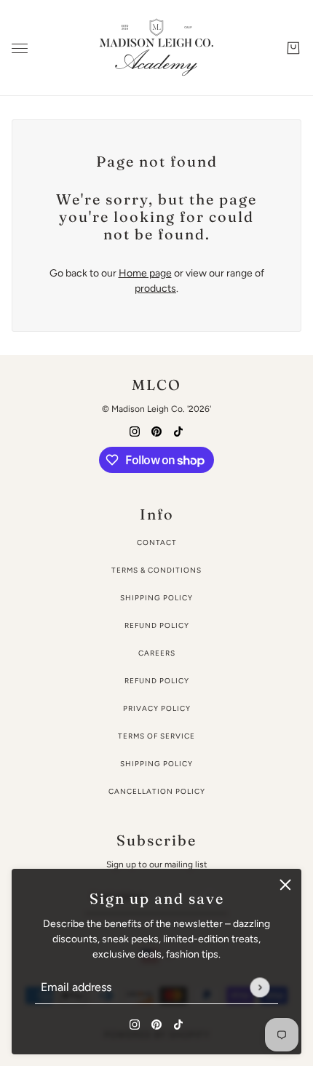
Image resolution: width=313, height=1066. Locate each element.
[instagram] (135, 1023)
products (155, 288)
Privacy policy (157, 708)
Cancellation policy (156, 791)
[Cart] (293, 48)
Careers (156, 653)
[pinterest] (156, 1023)
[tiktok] (178, 1023)
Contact (157, 542)
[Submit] (259, 987)
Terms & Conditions (156, 570)
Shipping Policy (156, 597)
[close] (285, 885)
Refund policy (156, 680)
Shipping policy (156, 763)
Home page (145, 273)
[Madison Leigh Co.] (156, 48)
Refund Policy (156, 625)
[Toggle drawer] (20, 48)
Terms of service (156, 736)
